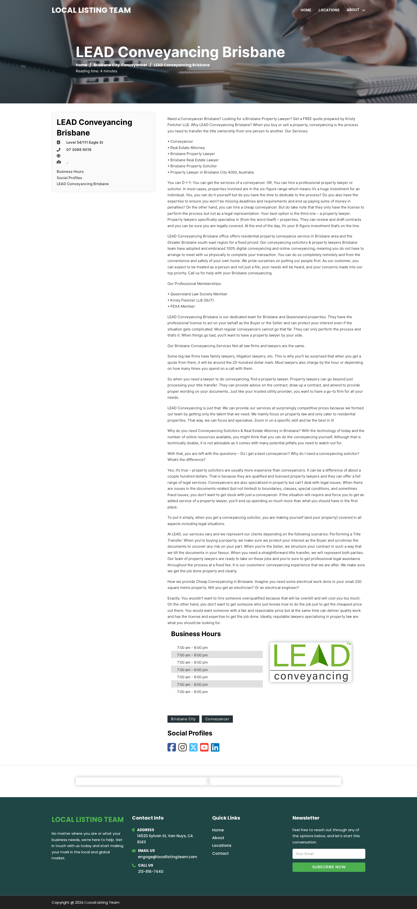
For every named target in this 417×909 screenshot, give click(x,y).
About (218, 838)
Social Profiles (69, 177)
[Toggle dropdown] (363, 10)
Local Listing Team (91, 10)
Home (306, 10)
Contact (220, 853)
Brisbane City (106, 64)
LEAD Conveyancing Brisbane (83, 184)
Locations (329, 10)
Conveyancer (134, 64)
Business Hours (70, 171)
